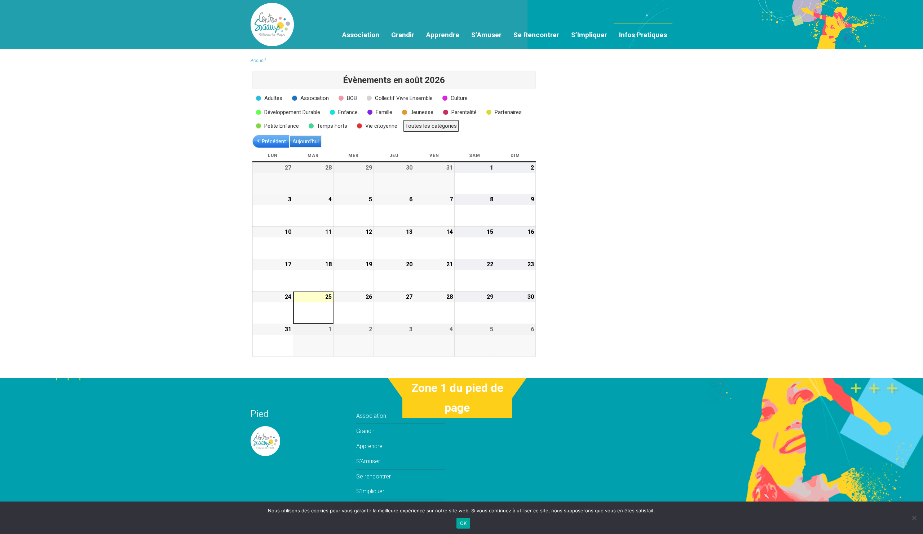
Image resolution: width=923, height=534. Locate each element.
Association (360, 35)
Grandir (402, 35)
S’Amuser (486, 35)
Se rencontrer (536, 35)
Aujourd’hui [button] (305, 141)
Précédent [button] (274, 141)
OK (463, 523)
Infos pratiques (643, 35)
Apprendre (442, 35)
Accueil (258, 60)
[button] (269, 98)
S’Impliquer (589, 35)
